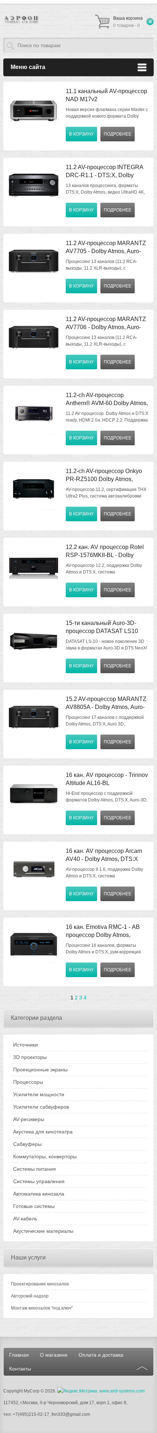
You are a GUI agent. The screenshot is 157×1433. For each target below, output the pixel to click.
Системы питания (34, 1169)
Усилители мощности (38, 1094)
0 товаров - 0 (128, 22)
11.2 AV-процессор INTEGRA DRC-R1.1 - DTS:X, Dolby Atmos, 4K (104, 175)
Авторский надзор (30, 1296)
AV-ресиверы (28, 1119)
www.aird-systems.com (122, 1391)
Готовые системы (34, 1206)
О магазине (54, 1355)
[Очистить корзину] (150, 21)
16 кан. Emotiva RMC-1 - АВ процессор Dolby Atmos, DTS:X (103, 935)
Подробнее (117, 134)
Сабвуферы (27, 1144)
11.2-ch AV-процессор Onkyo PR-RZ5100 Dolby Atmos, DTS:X (104, 479)
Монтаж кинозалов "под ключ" (42, 1308)
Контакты (20, 1369)
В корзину (81, 134)
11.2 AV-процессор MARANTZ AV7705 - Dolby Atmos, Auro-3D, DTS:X (106, 251)
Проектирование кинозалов (40, 1284)
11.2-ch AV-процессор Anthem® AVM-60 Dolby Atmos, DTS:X (107, 403)
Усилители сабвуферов (41, 1107)
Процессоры (28, 1082)
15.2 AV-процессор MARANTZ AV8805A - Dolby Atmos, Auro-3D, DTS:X (106, 707)
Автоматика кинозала (38, 1194)
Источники (25, 1045)
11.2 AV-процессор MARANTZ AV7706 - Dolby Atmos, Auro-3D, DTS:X (106, 327)
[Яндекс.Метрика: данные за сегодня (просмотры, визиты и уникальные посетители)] (77, 1391)
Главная (19, 1355)
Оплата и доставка (100, 1355)
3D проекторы (30, 1057)
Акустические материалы (43, 1231)
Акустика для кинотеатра (43, 1132)
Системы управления (39, 1181)
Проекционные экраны (40, 1069)
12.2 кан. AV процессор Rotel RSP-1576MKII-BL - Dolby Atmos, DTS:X (105, 555)
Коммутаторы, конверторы (45, 1156)
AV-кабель (25, 1219)
